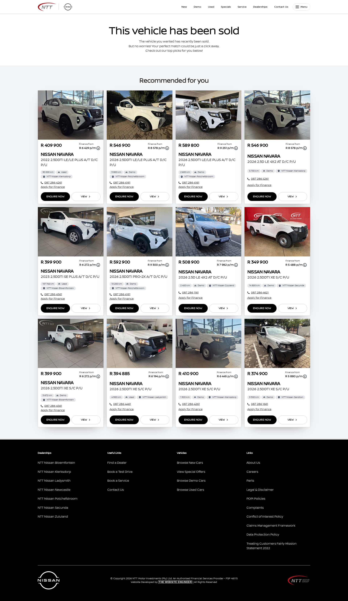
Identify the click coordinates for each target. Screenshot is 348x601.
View (84, 196)
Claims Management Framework (270, 526)
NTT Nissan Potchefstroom (57, 499)
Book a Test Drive (119, 472)
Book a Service (118, 481)
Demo (197, 6)
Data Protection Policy (262, 534)
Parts (250, 481)
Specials (226, 6)
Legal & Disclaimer (260, 490)
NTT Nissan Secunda (53, 508)
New (184, 6)
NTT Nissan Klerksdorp (54, 472)
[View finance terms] (98, 148)
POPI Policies (255, 499)
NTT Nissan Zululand (53, 516)
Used (211, 6)
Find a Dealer (117, 463)
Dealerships (260, 6)
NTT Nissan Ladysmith (54, 481)
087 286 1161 (190, 292)
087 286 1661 (259, 404)
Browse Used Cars (190, 490)
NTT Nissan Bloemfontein (56, 463)
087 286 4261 (53, 182)
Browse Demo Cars (191, 481)
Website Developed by (161, 582)
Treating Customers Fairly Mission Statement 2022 (271, 546)
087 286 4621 (260, 292)
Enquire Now (55, 196)
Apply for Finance (53, 187)
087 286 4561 (53, 294)
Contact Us (281, 6)
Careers (252, 472)
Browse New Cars (190, 463)
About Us (253, 463)
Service (242, 6)
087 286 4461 (122, 404)
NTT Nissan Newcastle (54, 490)
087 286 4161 (121, 182)
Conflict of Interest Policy (264, 516)
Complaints (255, 508)
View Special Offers (191, 472)
